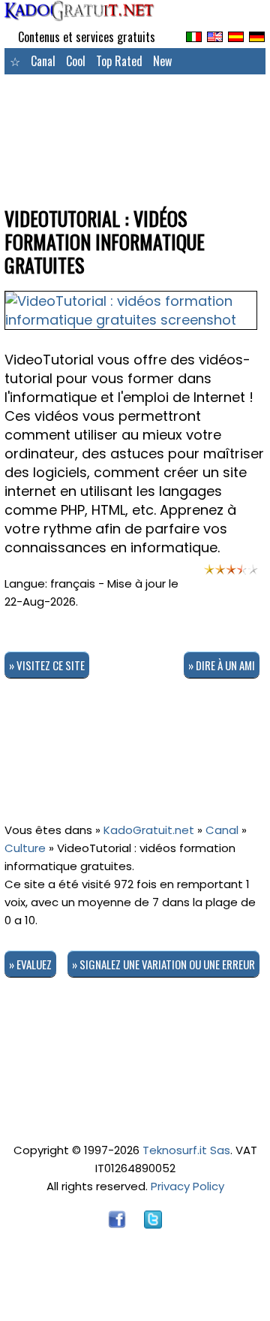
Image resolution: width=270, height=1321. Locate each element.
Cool (76, 61)
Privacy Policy (187, 1186)
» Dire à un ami (221, 665)
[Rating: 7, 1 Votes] (231, 573)
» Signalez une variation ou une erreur (163, 964)
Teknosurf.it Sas (186, 1150)
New (162, 61)
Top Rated (119, 61)
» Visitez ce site (47, 665)
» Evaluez (30, 964)
